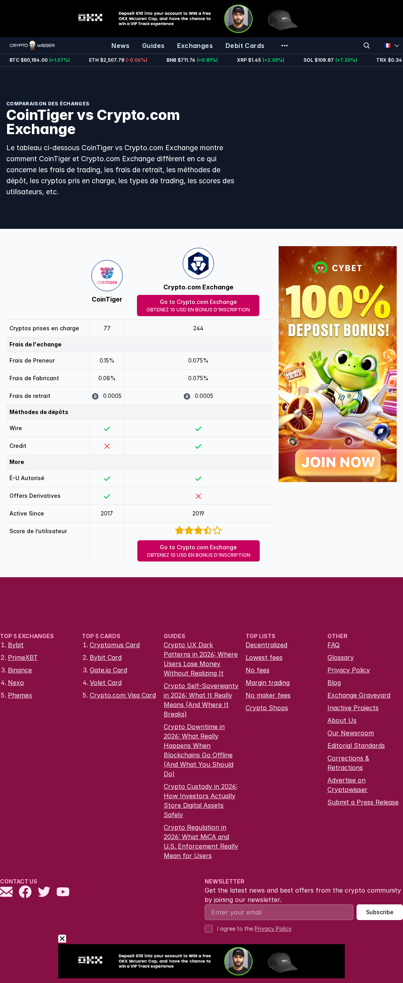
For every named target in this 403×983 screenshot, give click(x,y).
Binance (20, 670)
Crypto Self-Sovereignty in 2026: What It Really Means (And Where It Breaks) (201, 700)
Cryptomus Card (115, 645)
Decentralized (266, 645)
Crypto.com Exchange (198, 287)
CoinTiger (107, 299)
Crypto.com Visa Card (123, 695)
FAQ (333, 645)
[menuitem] (120, 45)
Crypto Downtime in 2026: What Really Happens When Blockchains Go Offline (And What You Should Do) (198, 750)
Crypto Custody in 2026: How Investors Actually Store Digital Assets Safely (200, 800)
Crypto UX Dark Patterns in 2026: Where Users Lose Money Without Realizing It (201, 659)
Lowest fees (264, 657)
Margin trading (268, 683)
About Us (342, 720)
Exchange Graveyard (358, 695)
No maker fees (268, 695)
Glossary (340, 657)
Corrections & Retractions (348, 762)
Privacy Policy (348, 670)
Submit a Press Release (363, 802)
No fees (258, 670)
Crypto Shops (267, 708)
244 (198, 328)
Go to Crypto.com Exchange (198, 305)
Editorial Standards (356, 745)
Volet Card (106, 683)
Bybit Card (106, 657)
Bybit (16, 645)
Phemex (20, 695)
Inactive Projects (353, 708)
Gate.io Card (108, 670)
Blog (334, 683)
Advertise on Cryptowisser (347, 784)
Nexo (16, 683)
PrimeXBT (23, 657)
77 (107, 328)
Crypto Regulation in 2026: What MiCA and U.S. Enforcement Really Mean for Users (201, 841)
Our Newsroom (350, 733)
